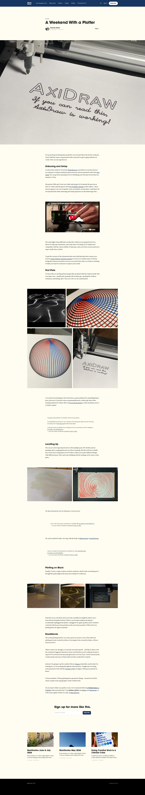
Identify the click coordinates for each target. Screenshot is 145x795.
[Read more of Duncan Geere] (47, 29)
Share (96, 28)
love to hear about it (76, 403)
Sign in (105, 3)
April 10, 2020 (77, 525)
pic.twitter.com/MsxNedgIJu (55, 429)
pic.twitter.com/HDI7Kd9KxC (55, 553)
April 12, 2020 (74, 555)
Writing (73, 3)
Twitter (83, 690)
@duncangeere (74, 693)
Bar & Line (29, 783)
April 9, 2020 (73, 431)
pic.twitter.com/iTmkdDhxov (86, 523)
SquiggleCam (94, 538)
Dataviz (60, 3)
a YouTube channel (77, 187)
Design (67, 3)
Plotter (47, 19)
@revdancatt (61, 423)
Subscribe (113, 3)
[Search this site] (101, 3)
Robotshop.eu (72, 170)
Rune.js (77, 664)
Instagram (93, 690)
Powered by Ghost (113, 783)
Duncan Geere (55, 28)
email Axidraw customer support (62, 259)
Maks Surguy (83, 538)
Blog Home (52, 3)
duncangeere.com (41, 3)
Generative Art (82, 3)
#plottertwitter (82, 551)
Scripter (68, 669)
